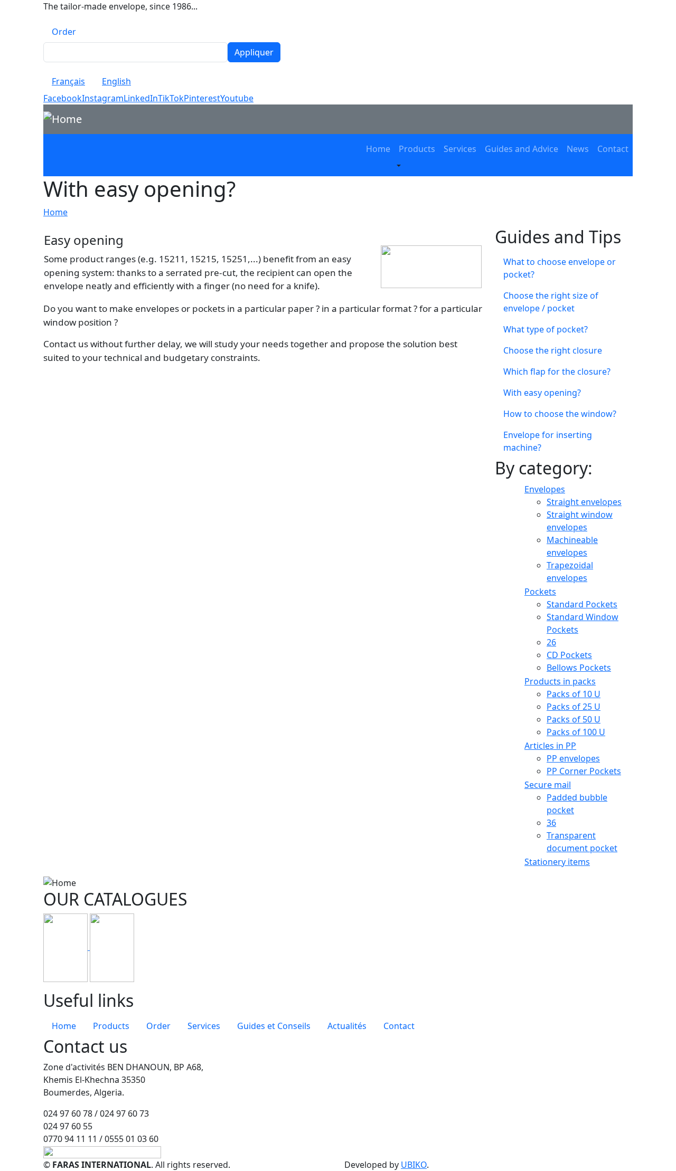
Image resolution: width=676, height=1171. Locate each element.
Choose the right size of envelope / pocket (550, 302)
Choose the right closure (552, 350)
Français (68, 81)
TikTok (171, 98)
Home (378, 149)
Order (64, 31)
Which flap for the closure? (557, 371)
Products (417, 149)
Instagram (103, 98)
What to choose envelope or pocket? (559, 268)
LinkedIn (141, 98)
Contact (612, 149)
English (116, 81)
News (578, 149)
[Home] (67, 119)
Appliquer (254, 52)
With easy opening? (542, 392)
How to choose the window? (559, 414)
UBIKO (414, 1164)
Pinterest (202, 98)
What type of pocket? (545, 329)
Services (460, 149)
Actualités (347, 1026)
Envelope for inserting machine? (547, 441)
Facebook (62, 98)
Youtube (236, 98)
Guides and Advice (521, 149)
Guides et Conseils (274, 1026)
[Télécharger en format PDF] (66, 947)
